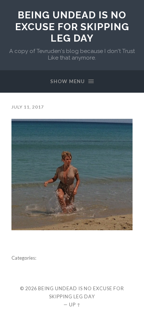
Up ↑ (75, 304)
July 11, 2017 (27, 107)
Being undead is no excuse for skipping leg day (72, 26)
